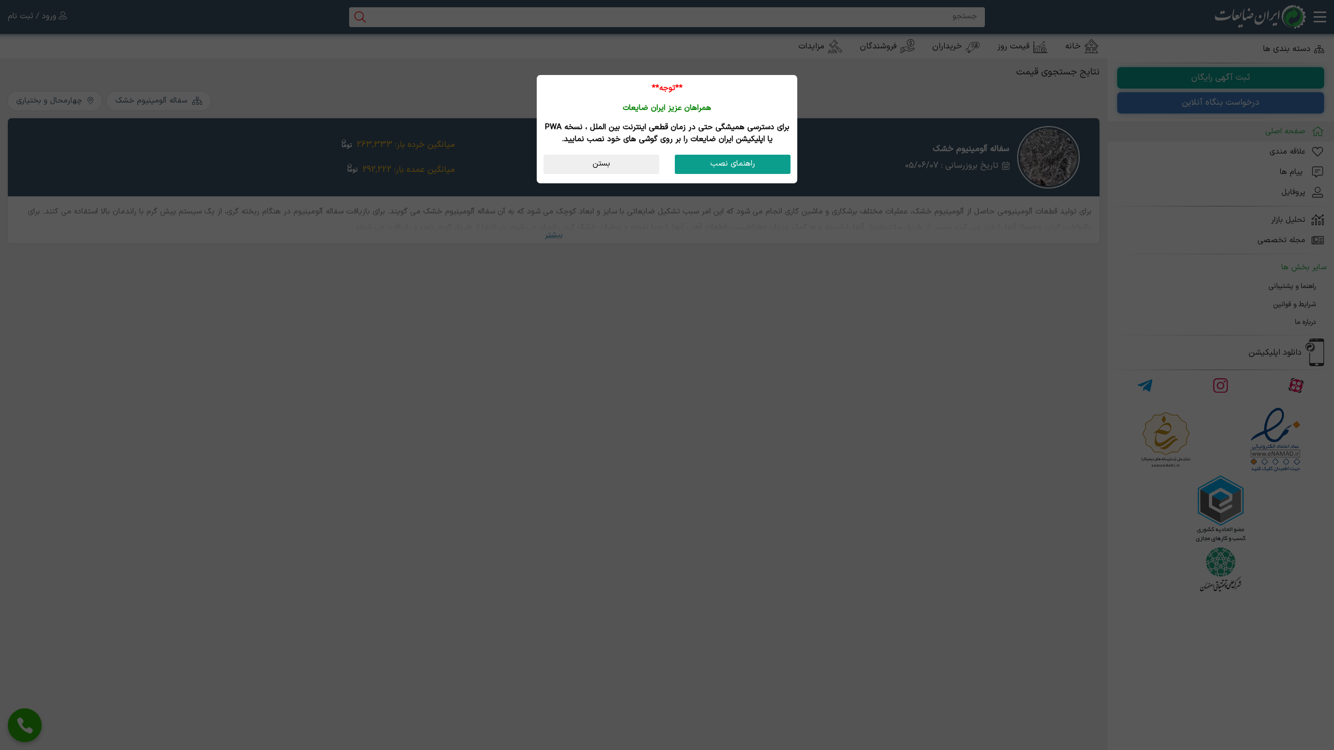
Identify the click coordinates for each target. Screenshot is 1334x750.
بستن (601, 164)
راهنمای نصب (732, 164)
